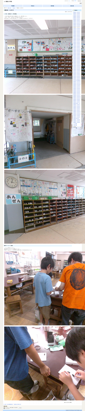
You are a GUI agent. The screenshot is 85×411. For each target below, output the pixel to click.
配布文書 (72, 5)
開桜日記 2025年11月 (76, 23)
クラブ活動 (75, 123)
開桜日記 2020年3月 (76, 107)
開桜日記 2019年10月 (76, 114)
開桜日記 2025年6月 (76, 28)
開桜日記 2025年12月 (76, 21)
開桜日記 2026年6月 (76, 13)
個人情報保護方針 (10, 404)
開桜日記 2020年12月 (76, 96)
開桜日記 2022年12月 (76, 65)
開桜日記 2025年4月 (76, 31)
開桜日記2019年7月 (76, 118)
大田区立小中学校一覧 (17, 404)
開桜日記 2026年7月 (76, 12)
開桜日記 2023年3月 (76, 61)
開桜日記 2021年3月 (76, 92)
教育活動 (52, 5)
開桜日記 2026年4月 (76, 17)
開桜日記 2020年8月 (76, 100)
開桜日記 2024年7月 (76, 40)
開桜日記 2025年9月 (76, 25)
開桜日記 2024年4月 (76, 43)
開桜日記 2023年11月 (76, 50)
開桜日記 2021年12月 (76, 81)
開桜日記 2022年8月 (76, 70)
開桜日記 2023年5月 (76, 58)
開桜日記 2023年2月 (76, 62)
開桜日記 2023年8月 (76, 54)
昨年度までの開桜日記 (76, 80)
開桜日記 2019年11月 (76, 112)
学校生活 (32, 5)
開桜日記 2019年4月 (76, 122)
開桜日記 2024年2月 (76, 46)
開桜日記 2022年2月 (76, 77)
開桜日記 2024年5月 (76, 42)
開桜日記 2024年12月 (76, 36)
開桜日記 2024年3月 (76, 44)
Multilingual (79, 0)
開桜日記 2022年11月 (76, 66)
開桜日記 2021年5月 (76, 89)
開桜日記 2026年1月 (76, 20)
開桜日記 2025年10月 (76, 24)
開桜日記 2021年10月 (76, 84)
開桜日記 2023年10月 (76, 51)
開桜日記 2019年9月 (76, 115)
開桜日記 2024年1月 (76, 47)
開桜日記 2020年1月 (76, 110)
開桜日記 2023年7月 (76, 55)
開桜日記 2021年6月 (76, 88)
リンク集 (4, 404)
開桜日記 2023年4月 (76, 59)
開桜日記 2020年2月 (76, 108)
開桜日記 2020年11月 (76, 97)
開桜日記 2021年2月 (76, 93)
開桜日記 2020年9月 (76, 99)
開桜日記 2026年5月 (76, 16)
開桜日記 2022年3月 (76, 76)
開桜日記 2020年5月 (76, 104)
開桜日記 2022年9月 (76, 69)
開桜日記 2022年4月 (76, 74)
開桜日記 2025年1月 (76, 35)
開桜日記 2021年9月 (76, 85)
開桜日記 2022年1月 (76, 78)
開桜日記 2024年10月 (76, 39)
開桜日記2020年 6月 (76, 103)
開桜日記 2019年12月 (76, 111)
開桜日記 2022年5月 (76, 73)
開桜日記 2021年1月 (76, 95)
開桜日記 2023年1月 (76, 63)
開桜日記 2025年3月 (76, 32)
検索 (80, 3)
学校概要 (12, 5)
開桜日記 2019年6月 (76, 119)
